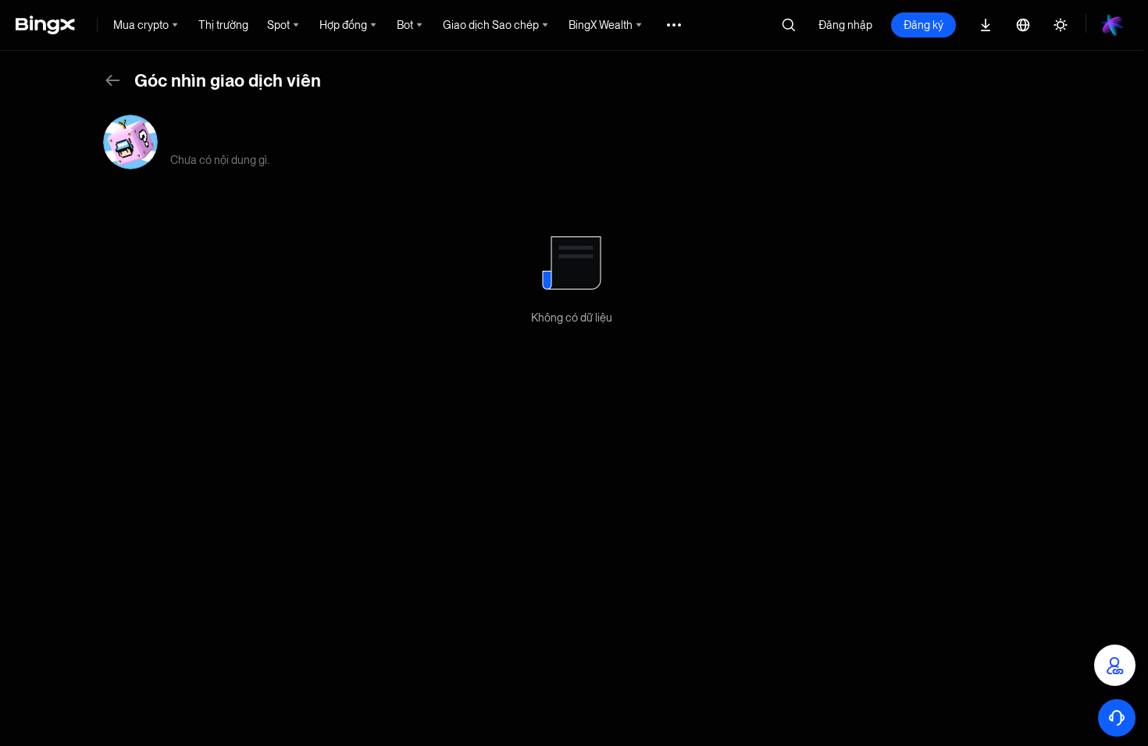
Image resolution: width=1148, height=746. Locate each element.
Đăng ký (923, 25)
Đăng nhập (845, 25)
